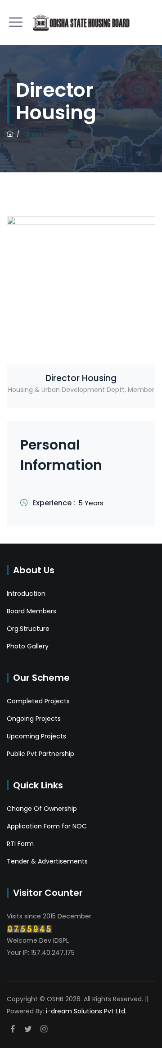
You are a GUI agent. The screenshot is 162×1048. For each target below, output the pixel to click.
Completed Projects (38, 701)
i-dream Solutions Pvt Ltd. (86, 1011)
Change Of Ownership (42, 808)
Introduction (26, 593)
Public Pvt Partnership (40, 753)
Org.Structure (28, 628)
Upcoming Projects (36, 736)
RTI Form (20, 843)
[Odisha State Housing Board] (81, 22)
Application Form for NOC (47, 826)
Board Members (31, 611)
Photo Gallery (28, 646)
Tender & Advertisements (47, 861)
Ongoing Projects (34, 718)
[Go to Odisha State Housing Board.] (10, 134)
